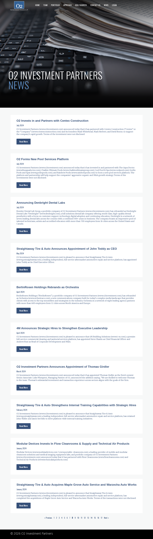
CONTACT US (95, 5)
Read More (23, 141)
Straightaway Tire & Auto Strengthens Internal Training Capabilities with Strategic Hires (76, 405)
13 (88, 517)
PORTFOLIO (55, 5)
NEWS (106, 5)
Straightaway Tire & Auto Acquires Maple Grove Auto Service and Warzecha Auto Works (76, 484)
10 (78, 517)
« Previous (48, 517)
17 (101, 517)
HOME (37, 5)
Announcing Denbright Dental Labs (40, 202)
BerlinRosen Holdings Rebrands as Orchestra (47, 287)
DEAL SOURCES (81, 5)
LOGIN (114, 5)
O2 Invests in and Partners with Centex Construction (52, 120)
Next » (106, 517)
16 (98, 517)
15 (95, 517)
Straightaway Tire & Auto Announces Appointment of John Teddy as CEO (66, 248)
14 (91, 517)
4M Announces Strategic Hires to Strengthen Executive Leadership (62, 328)
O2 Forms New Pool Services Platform (42, 159)
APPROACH (67, 5)
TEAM (45, 5)
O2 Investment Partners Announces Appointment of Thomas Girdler (62, 366)
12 (85, 517)
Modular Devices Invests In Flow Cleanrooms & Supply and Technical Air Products (72, 443)
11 (81, 517)
